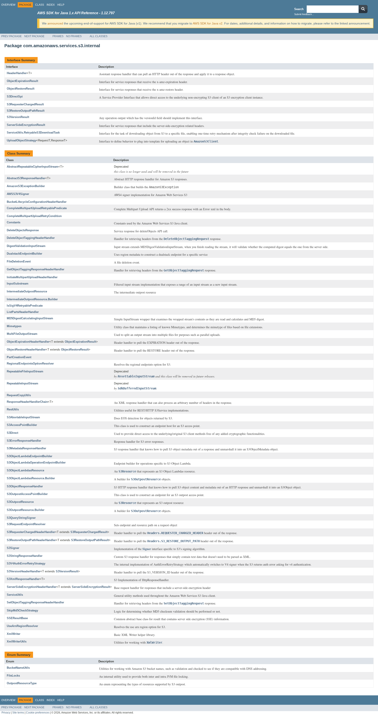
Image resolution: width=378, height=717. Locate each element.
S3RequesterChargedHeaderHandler (31, 532)
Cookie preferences (37, 712)
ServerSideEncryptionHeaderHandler (31, 587)
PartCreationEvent (19, 357)
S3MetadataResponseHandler (26, 448)
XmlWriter (13, 633)
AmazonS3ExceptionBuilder (26, 186)
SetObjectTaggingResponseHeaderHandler (35, 602)
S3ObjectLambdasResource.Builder (31, 478)
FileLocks (13, 675)
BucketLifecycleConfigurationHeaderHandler (36, 201)
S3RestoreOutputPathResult (25, 110)
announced (55, 23)
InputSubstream (17, 283)
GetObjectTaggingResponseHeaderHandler (35, 269)
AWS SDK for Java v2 (207, 23)
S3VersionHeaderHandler (23, 571)
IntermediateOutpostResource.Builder (32, 299)
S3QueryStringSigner (21, 517)
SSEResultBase (17, 618)
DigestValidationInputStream (26, 246)
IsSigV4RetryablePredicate (25, 305)
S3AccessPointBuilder (22, 425)
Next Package (34, 36)
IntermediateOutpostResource (27, 291)
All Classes (98, 36)
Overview (8, 4)
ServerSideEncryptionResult (26, 125)
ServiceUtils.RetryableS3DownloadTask (33, 132)
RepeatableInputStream (22, 383)
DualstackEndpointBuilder (24, 253)
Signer (146, 549)
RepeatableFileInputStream (25, 371)
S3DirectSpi (15, 96)
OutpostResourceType (22, 683)
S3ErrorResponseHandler (24, 440)
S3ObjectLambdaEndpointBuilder (29, 456)
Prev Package (11, 36)
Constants (13, 222)
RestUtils (13, 409)
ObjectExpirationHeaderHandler (28, 341)
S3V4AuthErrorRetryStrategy (26, 563)
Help (60, 4)
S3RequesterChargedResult (25, 104)
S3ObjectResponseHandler (25, 486)
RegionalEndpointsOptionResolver (30, 363)
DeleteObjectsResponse (23, 230)
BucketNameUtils (18, 667)
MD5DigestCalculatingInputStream (30, 318)
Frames (57, 36)
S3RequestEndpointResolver (26, 524)
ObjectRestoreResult (20, 88)
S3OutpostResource (20, 501)
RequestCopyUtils (19, 395)
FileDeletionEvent (19, 261)
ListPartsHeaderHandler (23, 312)
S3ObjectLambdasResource (25, 470)
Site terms (18, 712)
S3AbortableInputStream (23, 417)
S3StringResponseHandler (24, 555)
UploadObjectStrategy (21, 140)
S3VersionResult (18, 117)
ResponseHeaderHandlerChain (27, 401)
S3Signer (13, 548)
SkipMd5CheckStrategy (22, 610)
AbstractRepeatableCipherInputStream (32, 166)
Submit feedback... (304, 14)
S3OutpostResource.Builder (25, 510)
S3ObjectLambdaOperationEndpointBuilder (36, 462)
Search (299, 9)
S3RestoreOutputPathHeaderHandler (31, 540)
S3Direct (12, 432)
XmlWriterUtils (16, 641)
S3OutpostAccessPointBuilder (27, 494)
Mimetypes (14, 326)
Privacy (6, 712)
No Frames (74, 36)
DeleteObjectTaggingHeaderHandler (31, 238)
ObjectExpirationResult (22, 81)
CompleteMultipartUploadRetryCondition (34, 216)
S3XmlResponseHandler (23, 579)
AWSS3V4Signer (18, 194)
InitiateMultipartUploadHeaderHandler (32, 277)
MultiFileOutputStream (22, 333)
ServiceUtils (15, 594)
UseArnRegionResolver (22, 626)
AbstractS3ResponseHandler (26, 178)
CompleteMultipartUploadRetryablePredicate (37, 208)
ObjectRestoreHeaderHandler (26, 349)
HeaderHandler (17, 73)
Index (51, 4)
